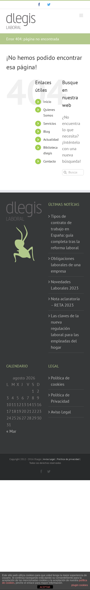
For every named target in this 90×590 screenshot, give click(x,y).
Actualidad (51, 139)
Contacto (49, 161)
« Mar (11, 431)
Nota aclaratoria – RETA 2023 (65, 302)
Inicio (47, 102)
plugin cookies (79, 585)
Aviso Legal (61, 412)
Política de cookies (60, 381)
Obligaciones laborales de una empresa (66, 265)
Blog (46, 131)
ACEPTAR (45, 587)
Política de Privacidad (60, 398)
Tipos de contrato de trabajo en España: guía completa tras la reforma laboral (65, 232)
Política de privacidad (68, 459)
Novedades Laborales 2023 (64, 285)
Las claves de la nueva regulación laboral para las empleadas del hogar (65, 331)
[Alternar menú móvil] (81, 15)
